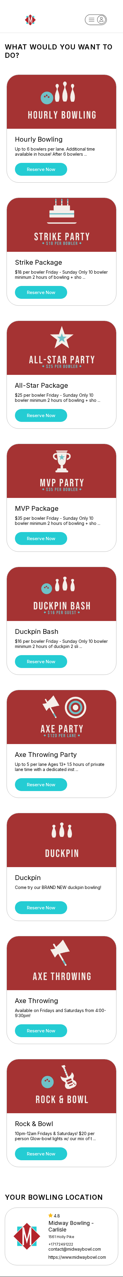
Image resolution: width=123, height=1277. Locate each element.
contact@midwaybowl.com (74, 1249)
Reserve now (41, 169)
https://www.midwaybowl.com (77, 1257)
